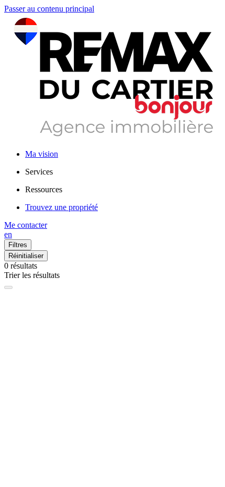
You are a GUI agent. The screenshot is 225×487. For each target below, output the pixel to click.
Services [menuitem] (39, 171)
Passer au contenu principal (49, 8)
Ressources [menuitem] (43, 189)
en (8, 234)
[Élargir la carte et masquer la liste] (8, 287)
